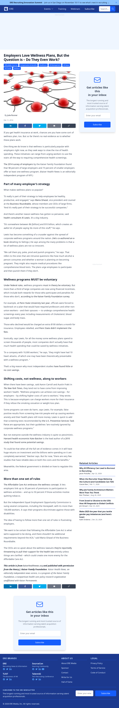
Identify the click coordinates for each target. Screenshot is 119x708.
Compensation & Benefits (28, 65)
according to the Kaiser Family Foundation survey (45, 296)
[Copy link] (69, 126)
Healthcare (43, 65)
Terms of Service (98, 668)
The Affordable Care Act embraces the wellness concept (31, 484)
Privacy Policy (96, 663)
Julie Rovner (12, 115)
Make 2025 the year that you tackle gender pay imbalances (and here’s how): (95, 514)
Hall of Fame (66, 682)
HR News (66, 65)
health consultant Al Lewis (17, 217)
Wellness (17, 68)
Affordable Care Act (11, 65)
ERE (5, 663)
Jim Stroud (83, 506)
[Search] (112, 9)
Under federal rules (13, 285)
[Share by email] (54, 126)
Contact (64, 672)
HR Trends (8, 68)
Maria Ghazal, (41, 200)
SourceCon (37, 663)
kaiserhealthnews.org (33, 565)
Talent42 (36, 673)
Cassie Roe (83, 484)
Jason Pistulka (84, 473)
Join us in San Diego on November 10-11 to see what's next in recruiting (59, 2)
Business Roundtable (20, 203)
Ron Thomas (84, 495)
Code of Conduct (98, 672)
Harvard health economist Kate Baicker (23, 438)
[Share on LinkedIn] (10, 126)
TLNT (5, 673)
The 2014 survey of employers (18, 164)
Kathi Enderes (84, 519)
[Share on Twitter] (39, 126)
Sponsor (65, 668)
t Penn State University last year (34, 303)
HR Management (55, 65)
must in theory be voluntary (57, 285)
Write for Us (66, 677)
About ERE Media (68, 663)
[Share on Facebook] (25, 126)
